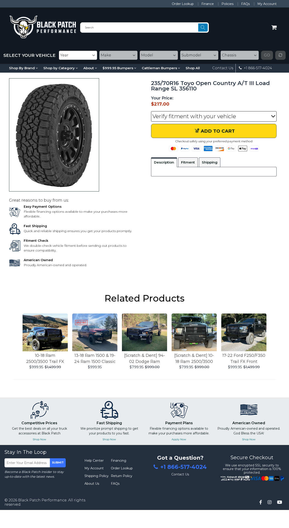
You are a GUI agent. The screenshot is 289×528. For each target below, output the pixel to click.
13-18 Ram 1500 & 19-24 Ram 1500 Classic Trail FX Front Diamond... (95, 359)
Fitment (188, 162)
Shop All (193, 68)
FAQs (245, 3)
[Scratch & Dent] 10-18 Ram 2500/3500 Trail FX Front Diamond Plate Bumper (194, 359)
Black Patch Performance (42, 500)
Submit (58, 462)
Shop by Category (59, 68)
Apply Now (179, 439)
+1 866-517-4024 (257, 68)
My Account (267, 3)
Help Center (94, 461)
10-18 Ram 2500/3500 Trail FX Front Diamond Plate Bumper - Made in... (45, 359)
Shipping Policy (96, 476)
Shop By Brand (22, 68)
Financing (118, 461)
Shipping (209, 162)
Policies (227, 3)
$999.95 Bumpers (118, 68)
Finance (207, 3)
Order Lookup (183, 3)
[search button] (203, 27)
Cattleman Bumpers (160, 68)
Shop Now (39, 439)
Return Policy (121, 476)
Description (164, 162)
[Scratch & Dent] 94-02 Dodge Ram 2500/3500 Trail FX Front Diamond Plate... (144, 359)
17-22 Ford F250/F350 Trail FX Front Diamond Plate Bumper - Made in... (243, 359)
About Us (91, 484)
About (89, 68)
